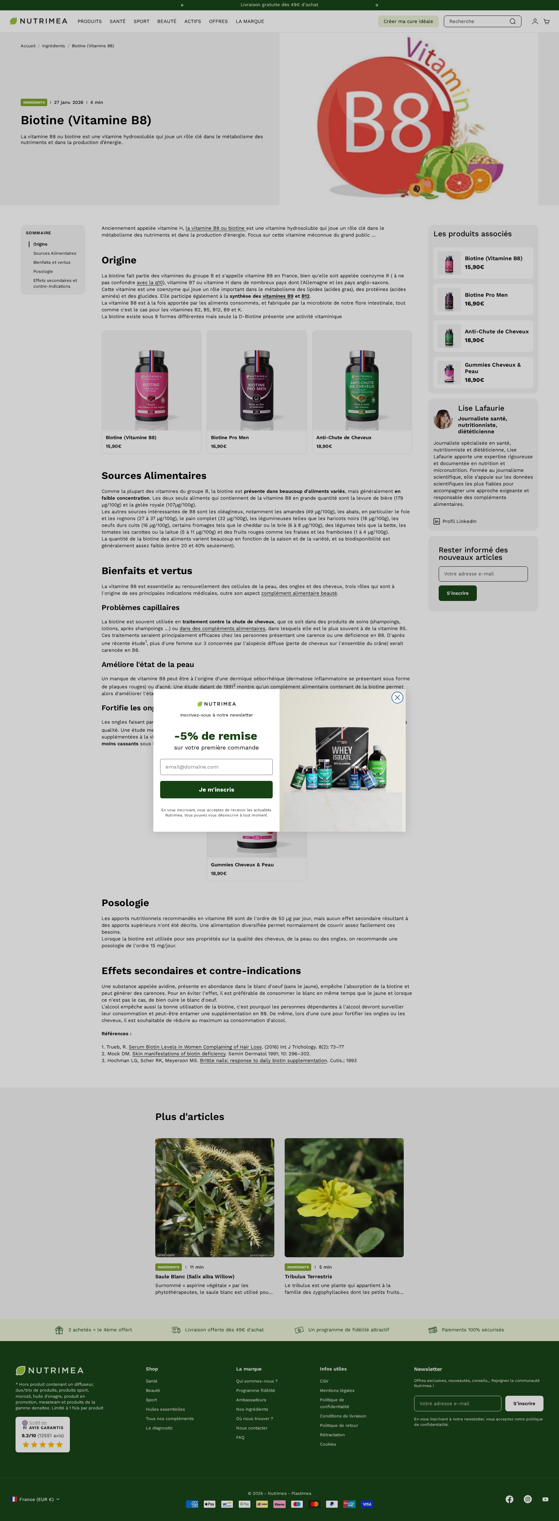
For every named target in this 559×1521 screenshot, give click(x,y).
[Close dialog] (397, 697)
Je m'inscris (216, 789)
